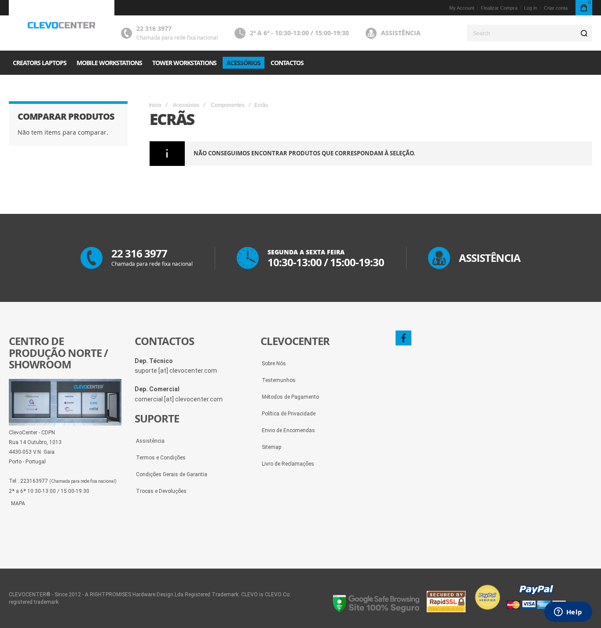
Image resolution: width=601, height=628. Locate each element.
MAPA (18, 503)
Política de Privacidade (288, 414)
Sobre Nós (274, 363)
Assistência (401, 33)
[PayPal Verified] (519, 610)
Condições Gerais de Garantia (171, 474)
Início (155, 105)
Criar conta (556, 8)
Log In (530, 8)
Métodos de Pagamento (290, 397)
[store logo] (61, 25)
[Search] (583, 33)
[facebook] (403, 338)
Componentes (228, 105)
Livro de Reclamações (288, 464)
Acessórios (186, 105)
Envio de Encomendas (288, 430)
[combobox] (529, 33)
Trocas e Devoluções (161, 491)
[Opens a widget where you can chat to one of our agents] (568, 613)
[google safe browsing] (377, 610)
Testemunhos (279, 380)
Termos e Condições (161, 458)
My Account (461, 8)
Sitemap (271, 447)
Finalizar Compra (499, 8)
